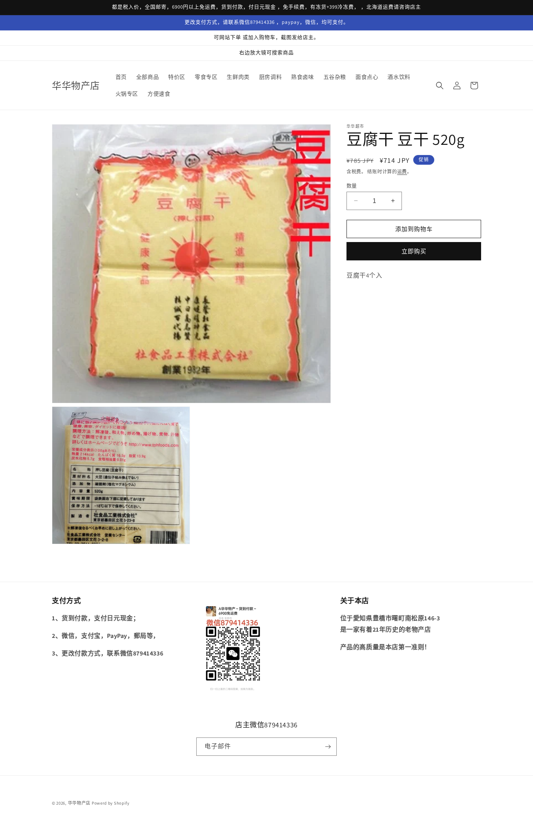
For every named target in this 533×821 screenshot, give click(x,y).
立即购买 (414, 251)
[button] (439, 85)
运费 (402, 172)
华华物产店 (79, 803)
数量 (351, 185)
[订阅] (327, 746)
